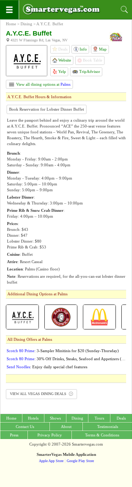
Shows (55, 418)
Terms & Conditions (102, 435)
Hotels (33, 418)
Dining (26, 24)
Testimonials (107, 426)
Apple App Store (51, 461)
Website (64, 60)
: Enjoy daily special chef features (47, 367)
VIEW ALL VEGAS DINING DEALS (38, 394)
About (66, 426)
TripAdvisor (89, 71)
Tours (99, 418)
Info (82, 49)
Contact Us (25, 426)
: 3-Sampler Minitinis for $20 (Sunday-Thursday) (63, 350)
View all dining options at (42, 84)
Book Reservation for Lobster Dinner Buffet (46, 109)
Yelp (61, 71)
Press (14, 435)
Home (11, 24)
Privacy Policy (49, 435)
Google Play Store (80, 461)
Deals (121, 418)
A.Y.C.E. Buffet (49, 24)
